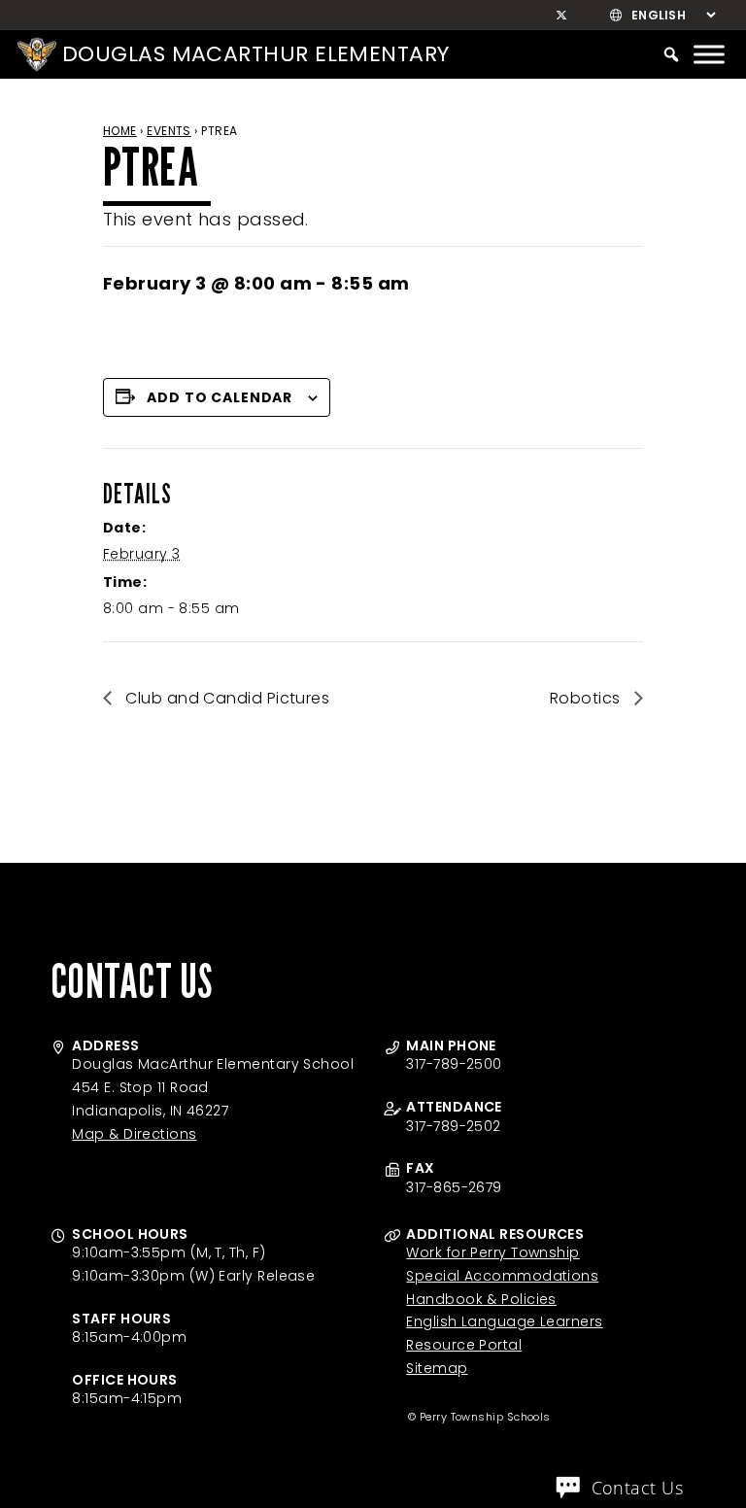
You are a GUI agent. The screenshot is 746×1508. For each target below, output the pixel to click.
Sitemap (436, 1368)
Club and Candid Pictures (225, 698)
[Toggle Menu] (709, 54)
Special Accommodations (502, 1275)
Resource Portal (464, 1344)
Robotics (587, 698)
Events (169, 130)
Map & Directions (134, 1134)
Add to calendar (219, 397)
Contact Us (638, 1487)
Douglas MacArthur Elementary (256, 54)
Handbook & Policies (481, 1299)
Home (120, 130)
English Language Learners (504, 1321)
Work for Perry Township (492, 1252)
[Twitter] (562, 15)
